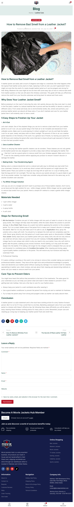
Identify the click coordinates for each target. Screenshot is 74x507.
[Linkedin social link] (16, 321)
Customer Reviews (6, 487)
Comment (5, 352)
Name (3, 373)
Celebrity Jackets (55, 459)
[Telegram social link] (26, 321)
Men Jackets (53, 443)
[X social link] (7, 321)
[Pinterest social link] (12, 321)
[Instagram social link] (7, 469)
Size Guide (4, 496)
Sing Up (5, 418)
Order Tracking (5, 493)
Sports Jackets (54, 462)
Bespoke (3, 484)
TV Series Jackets (55, 452)
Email (3, 381)
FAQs (2, 490)
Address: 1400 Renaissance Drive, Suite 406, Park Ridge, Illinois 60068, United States (60, 480)
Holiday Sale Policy (31, 478)
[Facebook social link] (3, 321)
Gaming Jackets (54, 455)
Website (4, 389)
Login (31, 418)
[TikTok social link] (16, 469)
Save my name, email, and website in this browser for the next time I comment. (30, 397)
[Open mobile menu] (2, 3)
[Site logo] (36, 2)
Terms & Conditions (31, 490)
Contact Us (4, 481)
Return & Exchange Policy (33, 484)
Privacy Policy (30, 487)
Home (31, 13)
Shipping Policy (30, 481)
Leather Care (39, 13)
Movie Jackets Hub (33, 29)
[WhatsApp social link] (21, 321)
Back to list (36, 332)
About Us (4, 478)
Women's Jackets (55, 446)
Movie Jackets (54, 449)
